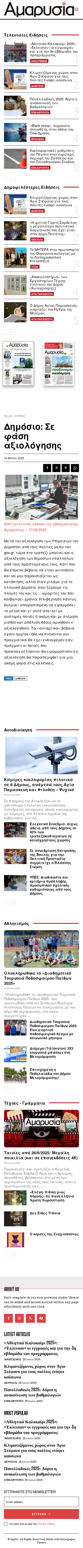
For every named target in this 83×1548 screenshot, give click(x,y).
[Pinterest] (66, 468)
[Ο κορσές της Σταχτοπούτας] (15, 1240)
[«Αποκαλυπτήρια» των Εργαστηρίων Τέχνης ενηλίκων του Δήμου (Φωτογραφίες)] (15, 285)
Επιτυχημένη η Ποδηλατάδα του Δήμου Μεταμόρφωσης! (50, 1073)
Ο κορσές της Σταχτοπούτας (54, 1234)
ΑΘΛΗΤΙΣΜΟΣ (39, 61)
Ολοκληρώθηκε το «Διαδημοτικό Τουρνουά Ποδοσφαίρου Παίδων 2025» (37, 978)
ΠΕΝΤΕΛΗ (37, 239)
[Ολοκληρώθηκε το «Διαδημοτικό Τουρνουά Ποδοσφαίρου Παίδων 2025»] (41, 949)
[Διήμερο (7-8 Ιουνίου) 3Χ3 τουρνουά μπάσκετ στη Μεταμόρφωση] (15, 1054)
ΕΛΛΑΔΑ (20, 415)
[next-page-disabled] (13, 1090)
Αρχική (8, 415)
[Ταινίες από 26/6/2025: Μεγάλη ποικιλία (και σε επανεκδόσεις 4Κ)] (41, 1128)
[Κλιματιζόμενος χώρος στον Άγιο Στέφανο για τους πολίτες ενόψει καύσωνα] (15, 79)
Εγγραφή (39, 1514)
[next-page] (13, 179)
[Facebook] (47, 468)
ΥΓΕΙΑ (34, 267)
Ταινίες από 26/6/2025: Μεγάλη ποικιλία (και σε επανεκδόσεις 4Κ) (41, 1155)
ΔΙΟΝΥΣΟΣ (37, 86)
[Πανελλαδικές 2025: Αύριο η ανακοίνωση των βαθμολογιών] (15, 106)
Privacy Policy (46, 1524)
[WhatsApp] (75, 468)
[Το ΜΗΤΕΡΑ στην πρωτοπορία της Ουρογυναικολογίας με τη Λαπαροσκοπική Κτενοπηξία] (15, 258)
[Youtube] (41, 1318)
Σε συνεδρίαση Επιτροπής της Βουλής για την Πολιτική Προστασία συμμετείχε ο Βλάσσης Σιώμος (53, 858)
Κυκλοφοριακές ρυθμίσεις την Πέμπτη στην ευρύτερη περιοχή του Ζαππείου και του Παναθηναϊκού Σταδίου (52, 156)
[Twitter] (56, 468)
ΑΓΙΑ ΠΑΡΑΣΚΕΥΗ (42, 294)
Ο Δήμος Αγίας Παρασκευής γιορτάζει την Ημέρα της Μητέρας (53, 309)
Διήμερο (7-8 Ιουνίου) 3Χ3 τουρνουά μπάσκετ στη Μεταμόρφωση (51, 1052)
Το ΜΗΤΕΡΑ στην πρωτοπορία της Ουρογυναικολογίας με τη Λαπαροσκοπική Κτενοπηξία (54, 255)
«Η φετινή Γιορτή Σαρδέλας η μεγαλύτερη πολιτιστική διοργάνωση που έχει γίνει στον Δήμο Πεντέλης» (53, 228)
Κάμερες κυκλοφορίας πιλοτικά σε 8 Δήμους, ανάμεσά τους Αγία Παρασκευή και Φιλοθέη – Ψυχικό (39, 784)
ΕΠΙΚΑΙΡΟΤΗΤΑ (40, 112)
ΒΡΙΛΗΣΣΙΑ (37, 139)
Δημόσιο (20, 678)
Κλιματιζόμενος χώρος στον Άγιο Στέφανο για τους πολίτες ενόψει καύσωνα (54, 76)
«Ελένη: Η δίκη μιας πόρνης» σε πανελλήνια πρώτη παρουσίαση (52, 1196)
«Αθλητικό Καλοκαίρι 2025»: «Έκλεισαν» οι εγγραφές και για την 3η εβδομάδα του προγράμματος (54, 49)
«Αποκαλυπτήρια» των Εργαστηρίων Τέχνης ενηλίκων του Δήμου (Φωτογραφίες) (48, 282)
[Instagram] (19, 1318)
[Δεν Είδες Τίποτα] (15, 1219)
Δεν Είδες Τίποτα (45, 1213)
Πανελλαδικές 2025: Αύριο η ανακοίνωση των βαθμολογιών (53, 102)
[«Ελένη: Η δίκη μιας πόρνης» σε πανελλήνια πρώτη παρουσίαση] (15, 1198)
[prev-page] (6, 179)
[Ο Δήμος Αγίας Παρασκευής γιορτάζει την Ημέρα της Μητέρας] (15, 312)
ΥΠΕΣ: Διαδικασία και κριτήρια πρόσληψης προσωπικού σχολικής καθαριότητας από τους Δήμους (50, 885)
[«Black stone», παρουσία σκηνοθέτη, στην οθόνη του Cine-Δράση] (15, 132)
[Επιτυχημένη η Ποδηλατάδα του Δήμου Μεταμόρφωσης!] (15, 1075)
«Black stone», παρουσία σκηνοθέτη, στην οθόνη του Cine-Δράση (51, 129)
